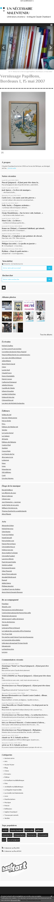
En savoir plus (15, 900)
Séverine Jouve (8, 686)
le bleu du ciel (6, 415)
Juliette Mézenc (7, 385)
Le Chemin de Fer (8, 454)
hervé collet (29, 830)
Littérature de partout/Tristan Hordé (15, 643)
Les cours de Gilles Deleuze (11, 358)
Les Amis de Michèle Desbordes (13, 403)
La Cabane (5, 436)
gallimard (39, 830)
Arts (5, 761)
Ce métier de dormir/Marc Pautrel (14, 352)
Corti (4, 475)
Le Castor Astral (7, 433)
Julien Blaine (6, 361)
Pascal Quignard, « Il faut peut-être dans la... (20, 182)
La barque (5, 460)
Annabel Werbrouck (9, 577)
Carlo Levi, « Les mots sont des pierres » (19, 198)
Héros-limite (6, 421)
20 (9, 71)
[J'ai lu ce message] (51, 896)
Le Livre (4, 652)
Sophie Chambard (10, 812)
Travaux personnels (11, 815)
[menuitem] (10, 71)
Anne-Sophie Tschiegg (10, 553)
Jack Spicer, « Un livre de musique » (16, 190)
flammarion (31, 835)
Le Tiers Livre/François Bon (11, 349)
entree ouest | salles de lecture (13, 619)
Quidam (5, 448)
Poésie (6, 806)
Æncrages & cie (7, 457)
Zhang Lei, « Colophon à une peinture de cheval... (22, 236)
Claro (4, 367)
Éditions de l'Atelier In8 (10, 427)
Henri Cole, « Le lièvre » (11, 221)
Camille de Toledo (8, 388)
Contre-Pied (6, 445)
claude (4, 738)
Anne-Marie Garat (8, 364)
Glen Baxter (6, 532)
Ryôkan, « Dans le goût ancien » (15, 251)
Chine (6, 771)
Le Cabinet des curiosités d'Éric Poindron (16, 631)
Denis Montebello (8, 376)
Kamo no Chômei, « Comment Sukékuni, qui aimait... (23, 228)
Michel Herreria (7, 529)
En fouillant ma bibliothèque (14, 780)
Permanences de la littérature (12, 610)
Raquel (4, 580)
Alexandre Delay (8, 525)
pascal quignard (13, 840)
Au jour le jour (9, 765)
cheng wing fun (19, 835)
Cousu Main (6, 451)
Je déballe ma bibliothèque (13, 787)
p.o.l (4, 840)
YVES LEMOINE (8, 676)
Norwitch (5, 625)
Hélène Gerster (7, 550)
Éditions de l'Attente (9, 442)
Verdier (4, 430)
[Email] (4, 288)
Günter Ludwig (7, 565)
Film (6, 783)
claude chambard (16, 830)
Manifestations (9, 799)
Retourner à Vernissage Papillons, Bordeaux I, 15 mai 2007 (32, 71)
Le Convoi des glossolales (11, 640)
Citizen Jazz (6, 499)
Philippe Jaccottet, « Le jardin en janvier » (19, 244)
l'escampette (42, 835)
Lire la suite (12, 168)
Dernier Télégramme (9, 418)
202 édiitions (6, 472)
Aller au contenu (7, 3)
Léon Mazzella (8, 705)
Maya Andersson (8, 541)
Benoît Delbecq (7, 490)
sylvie (4, 745)
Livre (6, 796)
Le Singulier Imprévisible (13, 790)
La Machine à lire (8, 649)
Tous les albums (46, 335)
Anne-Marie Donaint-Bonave (12, 592)
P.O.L (3, 424)
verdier (5, 830)
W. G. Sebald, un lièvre (20, 738)
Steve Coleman (7, 496)
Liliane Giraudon (8, 391)
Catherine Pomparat (9, 382)
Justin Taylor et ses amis (10, 505)
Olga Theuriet (7, 571)
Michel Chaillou (7, 346)
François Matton (8, 535)
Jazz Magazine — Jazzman (11, 502)
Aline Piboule (6, 514)
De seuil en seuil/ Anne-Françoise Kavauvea (17, 637)
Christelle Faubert (8, 556)
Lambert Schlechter (9, 394)
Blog (6, 768)
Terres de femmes (8, 622)
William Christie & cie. (10, 508)
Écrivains (7, 774)
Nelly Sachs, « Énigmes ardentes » (16, 205)
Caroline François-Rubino (11, 589)
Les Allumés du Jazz (9, 493)
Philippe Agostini (8, 586)
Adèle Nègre (6, 583)
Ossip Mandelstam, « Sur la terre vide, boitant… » (22, 213)
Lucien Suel (6, 370)
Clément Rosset (7, 400)
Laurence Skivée (8, 559)
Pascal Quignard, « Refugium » (29, 730)
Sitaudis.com (6, 607)
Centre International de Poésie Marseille (16, 613)
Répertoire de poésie (9, 616)
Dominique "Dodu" (9, 666)
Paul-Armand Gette (9, 562)
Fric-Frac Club (7, 634)
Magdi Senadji (7, 538)
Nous (4, 463)
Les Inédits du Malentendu (13, 793)
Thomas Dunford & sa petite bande (14, 511)
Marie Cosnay (7, 379)
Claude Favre (7, 373)
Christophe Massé (8, 547)
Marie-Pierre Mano (9, 544)
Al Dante (5, 439)
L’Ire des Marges (8, 478)
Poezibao (5, 604)
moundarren (7, 835)
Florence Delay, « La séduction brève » (32, 715)
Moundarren (6, 469)
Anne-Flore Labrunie (9, 574)
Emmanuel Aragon (8, 568)
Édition (6, 777)
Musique (7, 802)
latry (4, 723)
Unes (4, 466)
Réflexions (8, 809)
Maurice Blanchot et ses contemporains (16, 355)
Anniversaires (9, 758)
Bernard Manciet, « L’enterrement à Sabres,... (27, 723)
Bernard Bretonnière (10, 695)
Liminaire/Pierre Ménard (11, 628)
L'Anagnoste (6, 646)
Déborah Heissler (8, 397)
